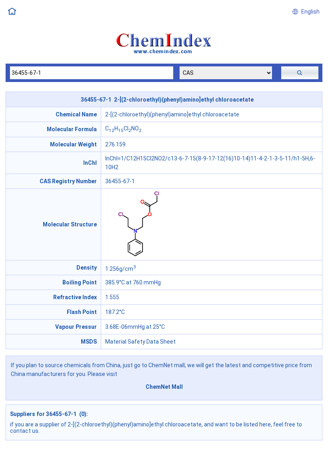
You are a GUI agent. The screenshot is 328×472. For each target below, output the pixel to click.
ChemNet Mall (164, 387)
